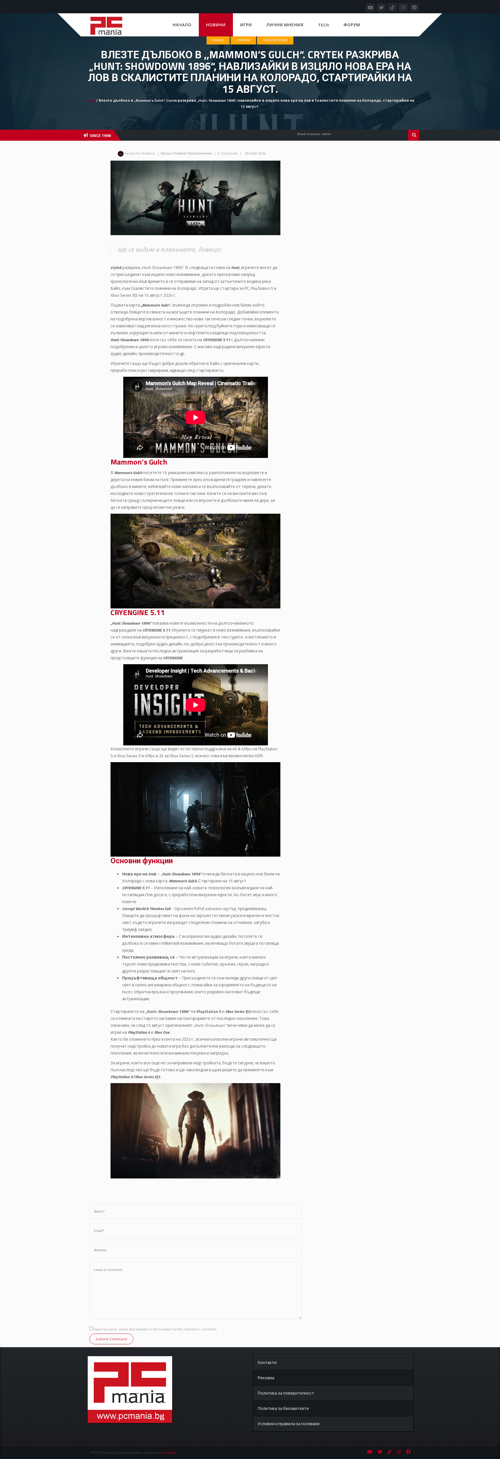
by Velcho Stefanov (140, 153)
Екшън (218, 40)
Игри (246, 25)
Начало (182, 25)
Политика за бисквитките (283, 1408)
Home (90, 100)
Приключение (275, 40)
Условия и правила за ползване (289, 1424)
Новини (216, 25)
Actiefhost (169, 1452)
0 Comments (228, 153)
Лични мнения (285, 25)
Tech (323, 25)
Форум (351, 25)
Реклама (266, 1378)
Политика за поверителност (286, 1393)
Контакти (267, 1362)
